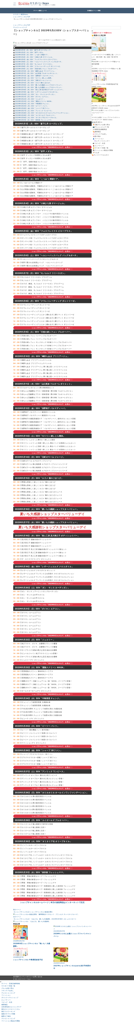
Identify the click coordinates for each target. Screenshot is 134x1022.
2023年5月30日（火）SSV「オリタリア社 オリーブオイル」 (36, 117)
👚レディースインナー (102, 141)
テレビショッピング (20, 27)
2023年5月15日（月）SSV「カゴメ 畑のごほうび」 (33, 83)
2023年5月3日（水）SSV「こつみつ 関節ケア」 (32, 55)
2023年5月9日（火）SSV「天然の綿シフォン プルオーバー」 (36, 69)
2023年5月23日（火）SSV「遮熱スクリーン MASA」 (34, 101)
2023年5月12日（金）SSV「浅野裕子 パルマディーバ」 (34, 76)
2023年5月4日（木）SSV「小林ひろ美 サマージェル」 (34, 57)
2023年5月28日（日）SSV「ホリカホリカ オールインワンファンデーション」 (42, 113)
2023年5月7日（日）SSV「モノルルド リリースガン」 (34, 64)
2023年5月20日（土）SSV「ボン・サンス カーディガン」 (35, 94)
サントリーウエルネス (101, 155)
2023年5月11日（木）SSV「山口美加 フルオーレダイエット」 (37, 73)
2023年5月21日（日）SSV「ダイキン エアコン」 (32, 97)
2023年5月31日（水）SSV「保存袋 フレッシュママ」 (34, 120)
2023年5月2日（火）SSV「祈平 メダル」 (29, 52)
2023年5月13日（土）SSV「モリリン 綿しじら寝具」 (34, 78)
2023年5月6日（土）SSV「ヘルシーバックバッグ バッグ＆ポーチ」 (39, 62)
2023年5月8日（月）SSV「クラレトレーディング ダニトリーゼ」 (38, 66)
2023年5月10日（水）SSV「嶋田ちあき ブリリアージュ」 (35, 71)
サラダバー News (39, 3)
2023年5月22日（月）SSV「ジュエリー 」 (30, 99)
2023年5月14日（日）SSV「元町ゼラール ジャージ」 (34, 80)
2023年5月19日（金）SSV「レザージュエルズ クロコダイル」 (37, 92)
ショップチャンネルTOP (21, 25)
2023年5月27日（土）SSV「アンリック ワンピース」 (34, 111)
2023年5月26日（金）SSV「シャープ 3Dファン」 (33, 108)
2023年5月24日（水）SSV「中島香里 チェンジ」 (32, 104)
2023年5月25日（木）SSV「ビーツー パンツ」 (31, 106)
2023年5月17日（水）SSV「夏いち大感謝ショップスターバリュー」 (39, 87)
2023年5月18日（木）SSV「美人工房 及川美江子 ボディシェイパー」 (39, 90)
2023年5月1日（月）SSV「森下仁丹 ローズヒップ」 (33, 50)
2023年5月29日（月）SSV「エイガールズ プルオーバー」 (35, 115)
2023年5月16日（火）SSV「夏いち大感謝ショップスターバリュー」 (39, 85)
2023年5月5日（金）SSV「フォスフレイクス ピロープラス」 (36, 59)
